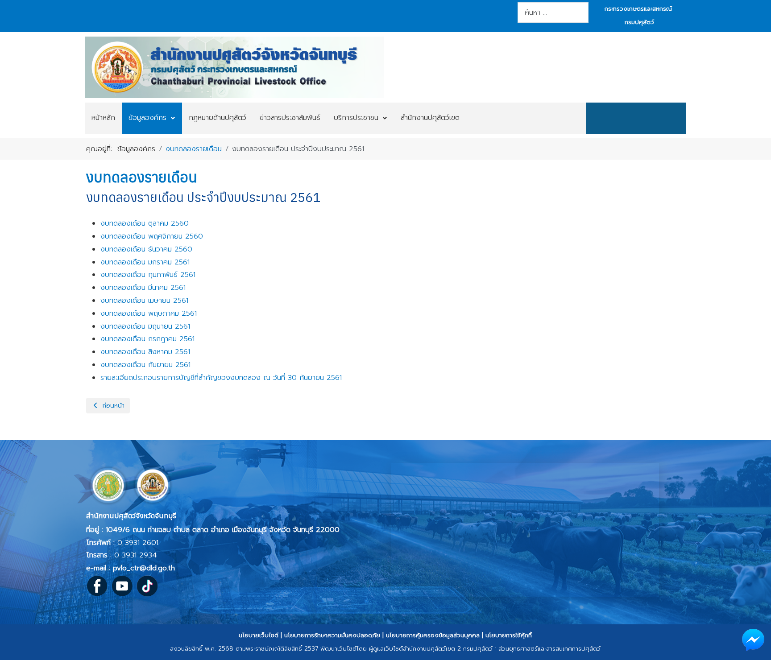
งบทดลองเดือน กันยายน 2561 (145, 364)
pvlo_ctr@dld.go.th (144, 568)
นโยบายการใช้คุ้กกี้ (508, 635)
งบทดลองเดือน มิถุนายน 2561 (145, 326)
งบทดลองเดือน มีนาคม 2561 (143, 287)
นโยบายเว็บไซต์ (258, 635)
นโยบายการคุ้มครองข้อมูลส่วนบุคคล (433, 635)
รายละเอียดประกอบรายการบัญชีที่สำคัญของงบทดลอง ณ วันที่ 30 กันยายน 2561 (221, 377)
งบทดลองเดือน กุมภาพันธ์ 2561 (147, 274)
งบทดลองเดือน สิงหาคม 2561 (145, 351)
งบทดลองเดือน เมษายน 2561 (144, 300)
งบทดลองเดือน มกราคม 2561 (145, 262)
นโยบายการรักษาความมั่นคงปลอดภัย (332, 635)
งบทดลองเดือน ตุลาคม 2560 (144, 223)
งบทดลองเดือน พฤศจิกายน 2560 (151, 236)
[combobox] (553, 12)
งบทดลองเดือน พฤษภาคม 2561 (148, 313)
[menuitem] (103, 118)
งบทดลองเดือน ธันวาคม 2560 (146, 249)
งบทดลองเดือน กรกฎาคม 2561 (147, 339)
